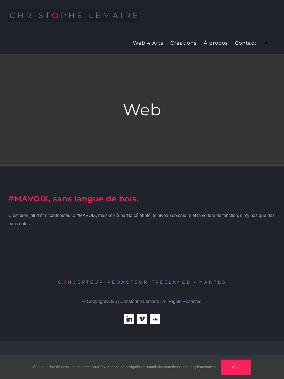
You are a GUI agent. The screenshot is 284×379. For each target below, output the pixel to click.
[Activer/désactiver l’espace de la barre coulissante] (266, 42)
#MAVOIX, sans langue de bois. (73, 198)
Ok (236, 367)
